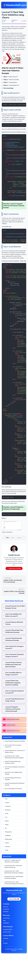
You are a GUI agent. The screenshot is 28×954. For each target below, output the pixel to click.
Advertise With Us (7, 929)
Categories (6, 923)
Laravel (12, 537)
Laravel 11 (19, 537)
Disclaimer (5, 911)
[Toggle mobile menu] (26, 5)
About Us (5, 907)
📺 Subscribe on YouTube (14, 568)
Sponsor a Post (7, 932)
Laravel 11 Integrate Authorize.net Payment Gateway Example (13, 205)
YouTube (5, 943)
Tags (4, 920)
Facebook (5, 938)
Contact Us (6, 909)
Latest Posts (6, 918)
